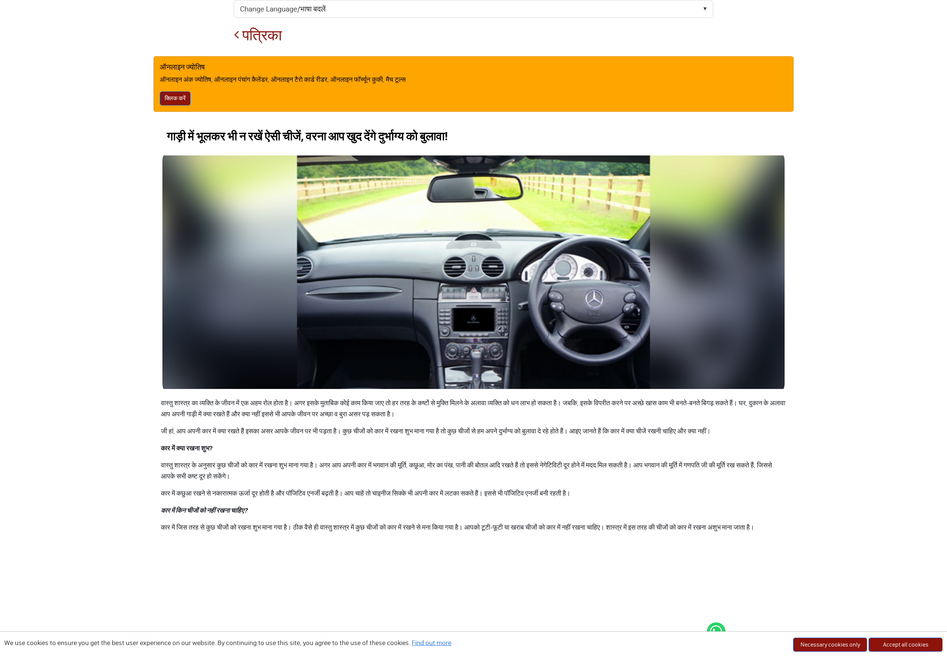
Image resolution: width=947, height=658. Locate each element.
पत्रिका (260, 35)
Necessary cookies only (830, 644)
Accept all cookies (906, 644)
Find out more (431, 643)
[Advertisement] (473, 602)
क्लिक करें (175, 98)
